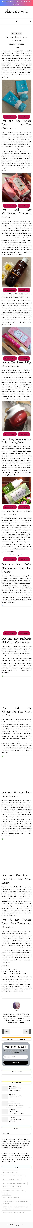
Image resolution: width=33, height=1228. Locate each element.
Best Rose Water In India (12, 1186)
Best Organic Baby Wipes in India (14, 1183)
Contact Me (27, 1)
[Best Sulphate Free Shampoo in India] (27, 1031)
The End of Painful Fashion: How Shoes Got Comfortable (16, 1105)
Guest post (16, 4)
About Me (19, 1)
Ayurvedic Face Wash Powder (13, 1176)
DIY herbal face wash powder (13, 1190)
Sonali (17, 47)
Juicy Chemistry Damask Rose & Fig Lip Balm (15, 1202)
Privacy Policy (10, 1)
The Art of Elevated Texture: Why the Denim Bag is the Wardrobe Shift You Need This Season (16, 1112)
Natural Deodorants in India (13, 1212)
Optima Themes (21, 1225)
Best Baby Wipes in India (11, 1179)
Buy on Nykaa (23, 117)
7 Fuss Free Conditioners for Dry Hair (16, 1120)
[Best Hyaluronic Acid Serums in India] (5, 1031)
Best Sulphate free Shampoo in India (14, 971)
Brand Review (16, 33)
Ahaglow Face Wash (10, 1172)
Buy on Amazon (10, 117)
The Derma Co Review (10, 969)
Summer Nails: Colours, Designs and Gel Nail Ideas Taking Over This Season (15, 1089)
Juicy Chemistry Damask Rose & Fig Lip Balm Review (15, 1208)
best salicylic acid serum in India (16, 549)
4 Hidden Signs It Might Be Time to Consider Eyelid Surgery (16, 1097)
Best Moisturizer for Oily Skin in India (14, 973)
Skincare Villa (17, 11)
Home (3, 1)
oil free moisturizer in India (16, 663)
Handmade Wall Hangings (12, 1197)
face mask (6, 1194)
